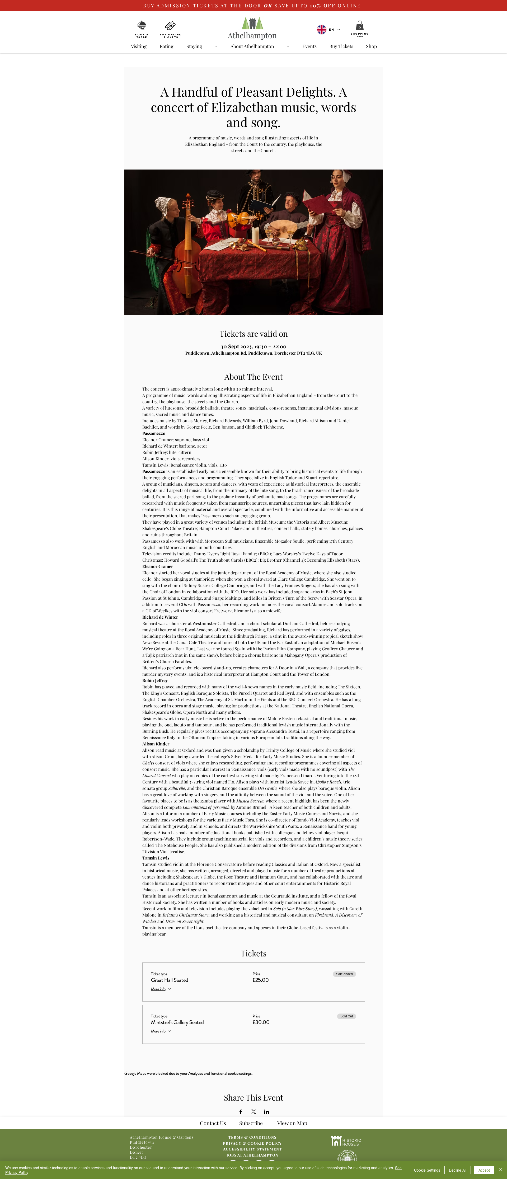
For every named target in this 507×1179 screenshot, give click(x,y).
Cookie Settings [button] (427, 1170)
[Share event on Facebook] (240, 1112)
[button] (360, 25)
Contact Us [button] (213, 1122)
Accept (484, 1170)
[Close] (500, 1170)
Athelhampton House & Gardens (162, 1137)
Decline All (457, 1170)
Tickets (171, 37)
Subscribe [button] (251, 1122)
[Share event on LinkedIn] (266, 1112)
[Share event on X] (253, 1112)
